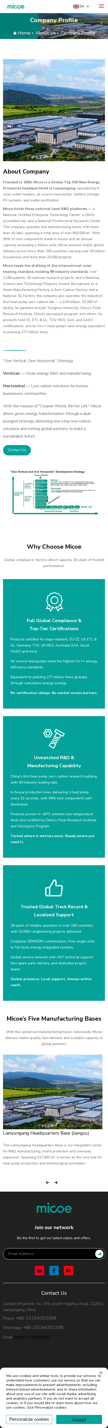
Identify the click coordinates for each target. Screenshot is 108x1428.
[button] (47, 1181)
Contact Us (17, 450)
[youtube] (68, 1270)
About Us (46, 33)
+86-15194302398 (36, 1318)
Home (24, 33)
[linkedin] (39, 1270)
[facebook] (54, 1270)
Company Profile (78, 33)
